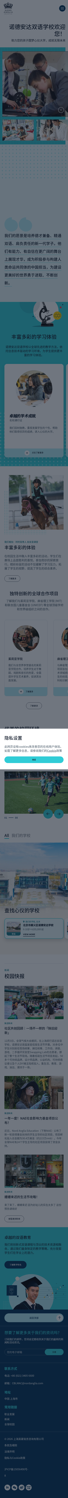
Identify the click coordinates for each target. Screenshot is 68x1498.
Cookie (51, 751)
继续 (34, 759)
